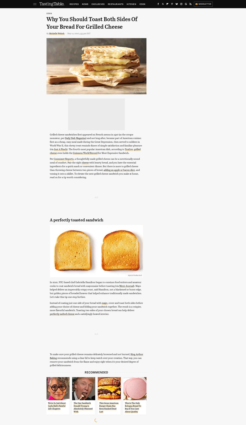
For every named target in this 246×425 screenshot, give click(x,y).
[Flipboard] (167, 4)
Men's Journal (126, 285)
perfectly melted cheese (62, 313)
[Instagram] (181, 4)
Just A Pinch (60, 149)
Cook (143, 4)
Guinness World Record (85, 152)
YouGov (129, 149)
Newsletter (205, 4)
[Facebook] (158, 4)
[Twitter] (163, 4)
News (85, 4)
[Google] (186, 4)
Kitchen (131, 4)
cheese (85, 162)
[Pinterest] (172, 4)
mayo (104, 302)
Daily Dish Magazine (75, 138)
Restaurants (115, 4)
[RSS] (190, 4)
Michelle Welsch (56, 33)
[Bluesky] (176, 4)
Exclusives (98, 4)
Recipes (74, 4)
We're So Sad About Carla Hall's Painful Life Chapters (57, 406)
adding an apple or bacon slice (119, 169)
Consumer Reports (64, 158)
